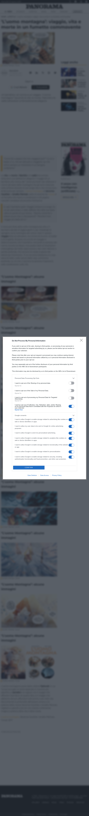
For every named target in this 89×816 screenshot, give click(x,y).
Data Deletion (32, 475)
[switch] (71, 383)
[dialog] (44, 408)
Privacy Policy (57, 475)
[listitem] (44, 378)
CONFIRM (29, 467)
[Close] (82, 341)
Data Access (44, 475)
